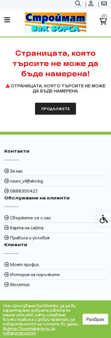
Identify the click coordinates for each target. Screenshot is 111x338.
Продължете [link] (55, 108)
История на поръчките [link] (35, 274)
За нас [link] (16, 171)
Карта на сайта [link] (27, 227)
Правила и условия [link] (30, 237)
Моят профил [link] (24, 264)
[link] (78, 4)
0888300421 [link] (24, 191)
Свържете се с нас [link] (30, 217)
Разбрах (95, 319)
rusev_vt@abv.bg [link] (26, 181)
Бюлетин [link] (20, 284)
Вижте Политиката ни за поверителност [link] (29, 330)
